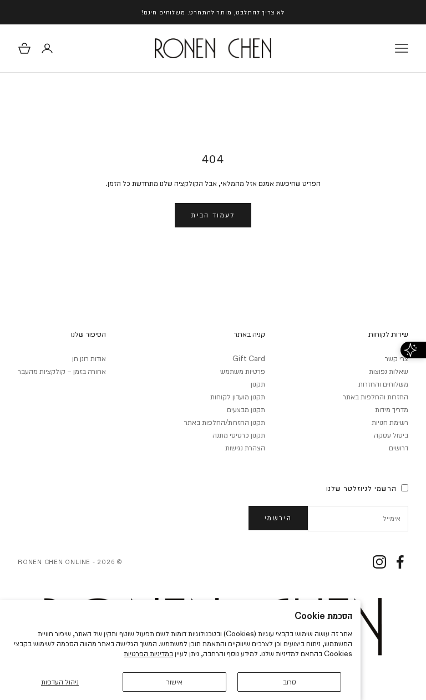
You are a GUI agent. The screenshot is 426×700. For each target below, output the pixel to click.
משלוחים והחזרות (383, 384)
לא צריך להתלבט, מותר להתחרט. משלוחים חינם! (213, 12)
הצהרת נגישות (245, 448)
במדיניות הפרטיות (148, 653)
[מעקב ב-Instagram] (379, 562)
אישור (174, 682)
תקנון (258, 384)
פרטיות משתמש (242, 371)
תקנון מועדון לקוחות (237, 397)
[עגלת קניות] (24, 48)
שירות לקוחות (388, 334)
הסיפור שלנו (88, 334)
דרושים (398, 448)
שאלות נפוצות (388, 371)
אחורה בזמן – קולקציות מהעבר (62, 371)
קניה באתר (249, 334)
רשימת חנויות (390, 422)
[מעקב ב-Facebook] (400, 562)
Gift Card (248, 358)
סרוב (289, 682)
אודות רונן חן (89, 358)
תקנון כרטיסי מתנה (238, 435)
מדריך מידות (391, 409)
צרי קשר (396, 358)
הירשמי (278, 517)
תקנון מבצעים (246, 409)
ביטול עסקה (391, 435)
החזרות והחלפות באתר (375, 397)
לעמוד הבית (213, 214)
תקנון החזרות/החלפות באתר (224, 422)
